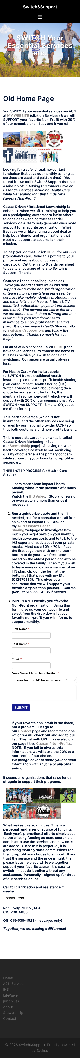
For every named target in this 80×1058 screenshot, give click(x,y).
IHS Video (37, 496)
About (8, 1007)
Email (17, 659)
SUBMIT (21, 707)
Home (8, 978)
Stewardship (20, 446)
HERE (51, 252)
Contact (9, 1018)
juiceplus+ (11, 1001)
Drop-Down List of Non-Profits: (35, 673)
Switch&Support (40, 6)
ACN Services (14, 983)
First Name (20, 629)
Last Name (20, 644)
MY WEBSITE (18, 115)
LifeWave (10, 995)
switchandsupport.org (25, 330)
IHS (6, 989)
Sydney (43, 1050)
